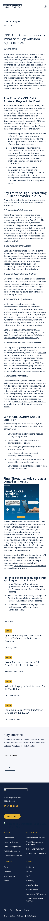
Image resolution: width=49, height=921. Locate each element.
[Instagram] (8, 806)
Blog (8, 631)
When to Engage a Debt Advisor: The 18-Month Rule (25, 687)
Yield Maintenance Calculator (34, 843)
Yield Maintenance (12, 851)
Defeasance (9, 837)
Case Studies (32, 885)
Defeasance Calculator (36, 837)
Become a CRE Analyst (36, 894)
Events (29, 871)
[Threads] (17, 806)
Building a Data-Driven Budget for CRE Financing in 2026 (24, 711)
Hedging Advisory (11, 842)
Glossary (30, 880)
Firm (6, 867)
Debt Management (12, 846)
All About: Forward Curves (34, 899)
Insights (30, 867)
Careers (7, 871)
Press (6, 880)
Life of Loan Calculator (36, 853)
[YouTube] (11, 806)
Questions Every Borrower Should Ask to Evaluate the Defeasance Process (24, 638)
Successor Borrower (13, 855)
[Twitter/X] (14, 806)
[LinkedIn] (5, 806)
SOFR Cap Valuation (35, 849)
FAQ (28, 876)
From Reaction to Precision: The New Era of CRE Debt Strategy (23, 663)
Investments (9, 876)
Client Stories (32, 889)
